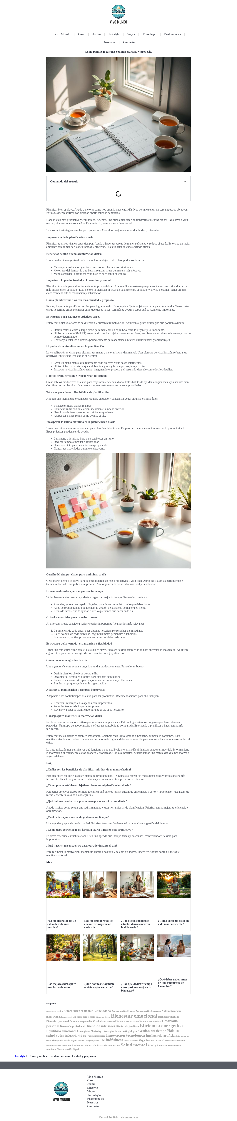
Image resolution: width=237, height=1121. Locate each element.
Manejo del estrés (61, 1040)
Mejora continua (78, 1041)
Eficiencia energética (161, 1025)
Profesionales (172, 34)
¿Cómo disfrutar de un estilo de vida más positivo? (61, 924)
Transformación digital (68, 1049)
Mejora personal (93, 1041)
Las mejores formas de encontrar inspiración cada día (98, 924)
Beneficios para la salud (84, 1017)
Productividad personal (58, 1045)
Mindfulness (112, 1040)
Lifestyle (114, 34)
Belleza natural (65, 1017)
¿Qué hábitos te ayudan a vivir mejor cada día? (99, 985)
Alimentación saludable (78, 1011)
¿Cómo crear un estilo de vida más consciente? (173, 922)
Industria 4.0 (73, 1035)
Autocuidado (102, 1011)
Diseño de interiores (100, 1026)
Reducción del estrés (84, 1045)
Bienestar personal (57, 1021)
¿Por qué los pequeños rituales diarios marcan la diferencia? (135, 924)
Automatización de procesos (148, 1011)
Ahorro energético (54, 1011)
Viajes (131, 34)
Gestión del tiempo (152, 1031)
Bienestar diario (103, 1017)
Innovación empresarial (94, 1036)
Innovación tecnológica (125, 1035)
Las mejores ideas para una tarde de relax (61, 985)
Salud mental (134, 1044)
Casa (81, 34)
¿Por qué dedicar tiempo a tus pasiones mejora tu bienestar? (136, 987)
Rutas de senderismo (108, 1045)
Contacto (129, 42)
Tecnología (149, 34)
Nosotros (109, 42)
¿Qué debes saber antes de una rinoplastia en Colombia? (172, 983)
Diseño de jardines (127, 1026)
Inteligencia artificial (161, 1035)
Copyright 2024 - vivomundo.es (118, 1117)
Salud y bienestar (157, 1045)
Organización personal (151, 1040)
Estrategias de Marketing (89, 1031)
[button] (185, 181)
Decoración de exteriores (127, 1021)
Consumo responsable (81, 1021)
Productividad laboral (175, 1040)
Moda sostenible (131, 1041)
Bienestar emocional (134, 1016)
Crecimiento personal (104, 1021)
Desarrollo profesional (72, 1026)
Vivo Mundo (62, 34)
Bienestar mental (168, 1016)
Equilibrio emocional (61, 1031)
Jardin (96, 34)
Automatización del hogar (123, 1011)
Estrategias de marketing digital (120, 1031)
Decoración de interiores (150, 1021)
